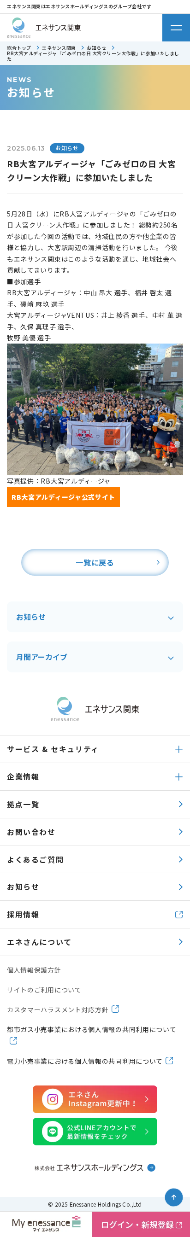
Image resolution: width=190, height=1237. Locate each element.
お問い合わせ (31, 831)
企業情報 (23, 776)
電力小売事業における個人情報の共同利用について (85, 1061)
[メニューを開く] (176, 27)
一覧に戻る (95, 562)
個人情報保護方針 (34, 969)
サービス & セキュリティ (53, 748)
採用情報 (23, 914)
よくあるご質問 (35, 859)
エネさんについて (39, 941)
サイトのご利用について (44, 989)
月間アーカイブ (41, 656)
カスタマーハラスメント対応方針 (58, 1009)
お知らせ (31, 616)
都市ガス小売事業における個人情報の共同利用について (92, 1029)
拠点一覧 (23, 804)
